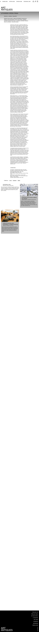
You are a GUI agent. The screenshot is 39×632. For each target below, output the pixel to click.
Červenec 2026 (27, 1)
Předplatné (35, 625)
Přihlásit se (35, 612)
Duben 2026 (5, 1)
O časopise (35, 617)
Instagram (35, 623)
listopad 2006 (15, 16)
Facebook (35, 621)
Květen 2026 (12, 1)
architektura (10, 16)
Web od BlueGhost (37, 629)
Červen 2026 (19, 1)
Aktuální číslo (34, 615)
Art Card (36, 619)
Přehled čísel (34, 614)
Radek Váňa (6, 16)
